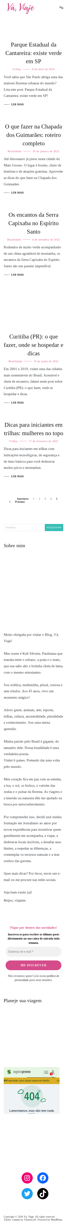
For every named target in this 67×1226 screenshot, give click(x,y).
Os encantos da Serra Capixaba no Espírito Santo (33, 223)
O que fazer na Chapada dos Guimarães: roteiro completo (33, 135)
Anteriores (22, 498)
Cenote (16, 1219)
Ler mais (17, 104)
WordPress (56, 1219)
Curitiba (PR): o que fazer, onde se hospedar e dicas (33, 345)
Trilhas (16, 69)
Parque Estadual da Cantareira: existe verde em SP (33, 53)
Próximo (20, 501)
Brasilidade (14, 151)
